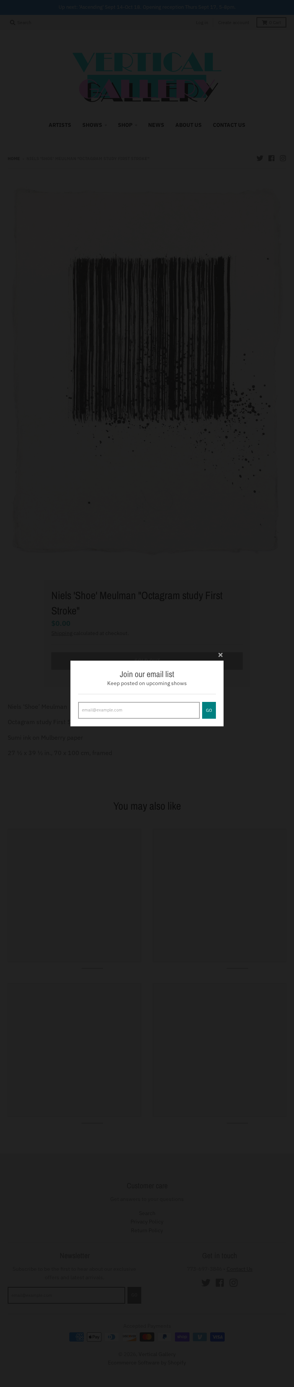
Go (209, 710)
